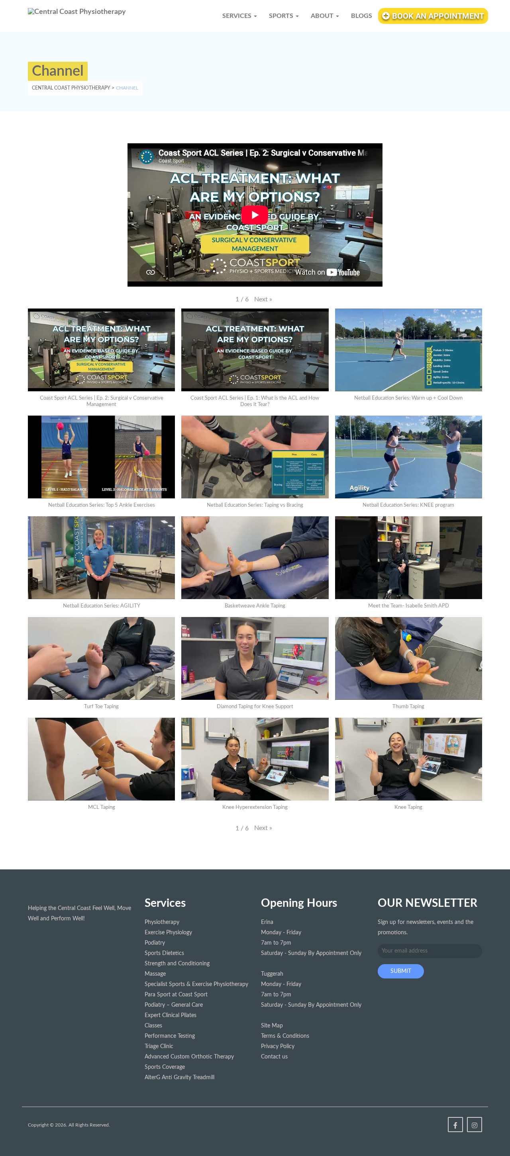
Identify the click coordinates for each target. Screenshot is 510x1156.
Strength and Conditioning (177, 964)
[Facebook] (455, 1124)
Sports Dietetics (164, 953)
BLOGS (361, 16)
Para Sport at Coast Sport (176, 995)
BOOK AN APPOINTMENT (437, 16)
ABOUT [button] (323, 16)
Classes (153, 1026)
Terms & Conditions (285, 1036)
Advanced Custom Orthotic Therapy (189, 1057)
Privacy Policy (277, 1046)
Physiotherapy (162, 922)
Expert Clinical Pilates (170, 1015)
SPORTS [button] (282, 16)
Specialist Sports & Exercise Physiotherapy (196, 984)
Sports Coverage (165, 1067)
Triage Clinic (159, 1046)
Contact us (274, 1057)
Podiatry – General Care (174, 1005)
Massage (155, 974)
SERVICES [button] (237, 16)
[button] (263, 299)
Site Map (272, 1026)
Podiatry (155, 943)
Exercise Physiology (168, 932)
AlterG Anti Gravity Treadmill (179, 1077)
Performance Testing (170, 1036)
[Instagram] (474, 1124)
